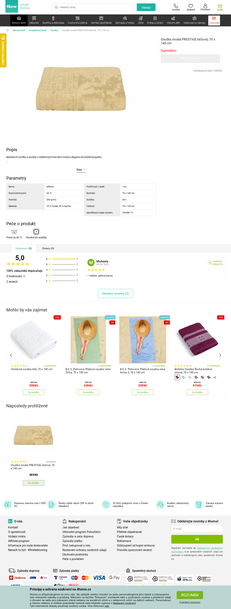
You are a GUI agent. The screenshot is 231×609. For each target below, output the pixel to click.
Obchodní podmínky (75, 554)
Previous (11, 355)
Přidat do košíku (190, 58)
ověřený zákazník (218, 262)
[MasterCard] (85, 578)
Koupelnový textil (37, 30)
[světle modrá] (183, 377)
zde (107, 605)
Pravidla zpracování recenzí (134, 550)
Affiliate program (18, 541)
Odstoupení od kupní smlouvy (136, 545)
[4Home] (8, 30)
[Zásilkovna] (17, 578)
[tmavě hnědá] (208, 377)
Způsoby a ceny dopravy (78, 536)
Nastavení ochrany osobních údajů (84, 550)
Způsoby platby (72, 541)
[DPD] (44, 578)
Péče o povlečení (73, 559)
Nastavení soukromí (124, 603)
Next (220, 355)
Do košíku (33, 392)
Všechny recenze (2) (115, 293)
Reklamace (124, 541)
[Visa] (98, 578)
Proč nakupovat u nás (76, 545)
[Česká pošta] (33, 578)
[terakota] (202, 377)
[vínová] (177, 377)
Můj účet (122, 527)
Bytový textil (19, 30)
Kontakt (13, 527)
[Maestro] (74, 578)
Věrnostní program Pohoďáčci (81, 532)
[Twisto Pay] (60, 578)
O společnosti (16, 532)
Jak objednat (70, 527)
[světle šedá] (189, 377)
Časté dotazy (125, 536)
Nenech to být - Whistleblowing (27, 550)
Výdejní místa (16, 536)
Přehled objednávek (129, 532)
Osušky (54, 30)
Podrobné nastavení (189, 602)
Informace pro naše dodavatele (28, 545)
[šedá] (196, 377)
